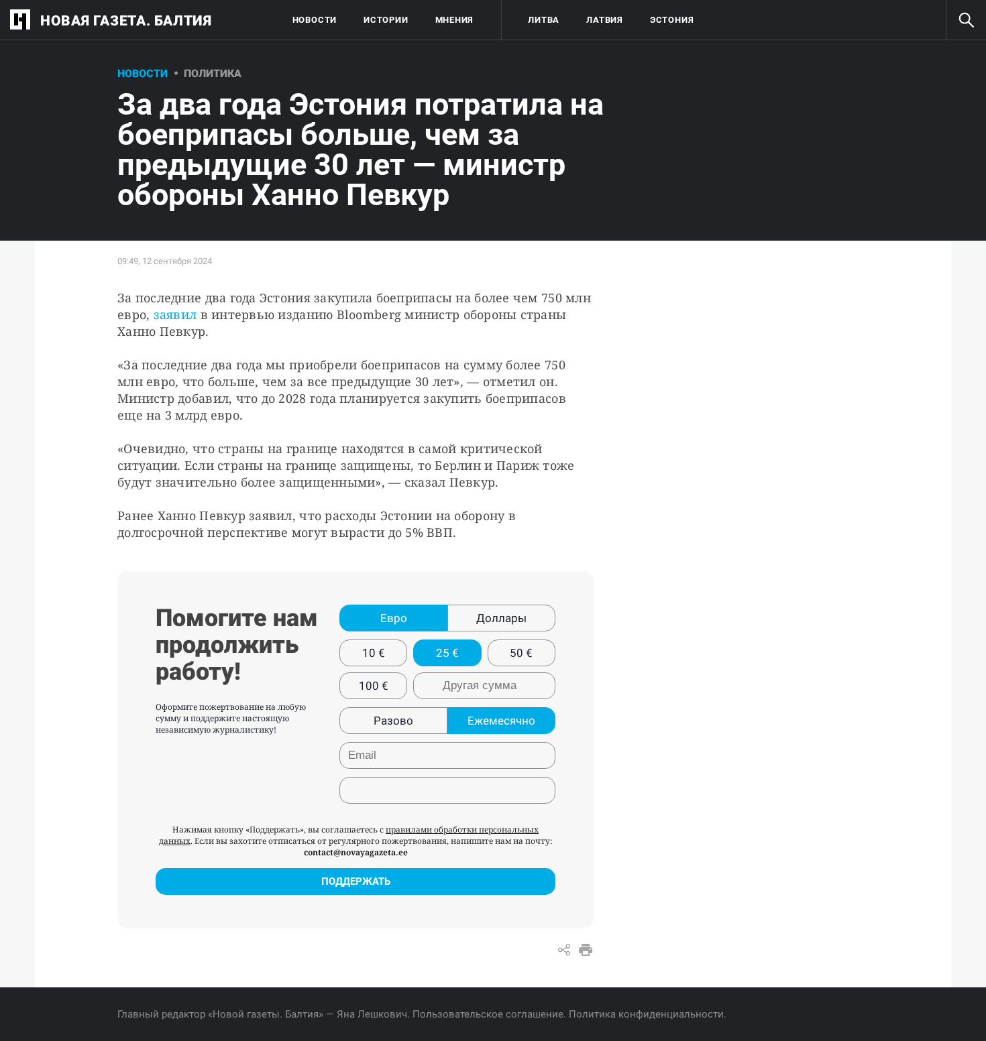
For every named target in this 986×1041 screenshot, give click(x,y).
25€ (447, 653)
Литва (543, 20)
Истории (386, 20)
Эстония (672, 20)
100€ (373, 685)
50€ (521, 653)
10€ (373, 653)
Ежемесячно (501, 720)
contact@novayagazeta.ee (356, 852)
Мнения (454, 20)
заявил (175, 314)
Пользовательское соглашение (488, 1014)
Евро (393, 618)
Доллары (501, 618)
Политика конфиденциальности (646, 1014)
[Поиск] (966, 20)
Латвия (604, 20)
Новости (314, 20)
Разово (393, 720)
